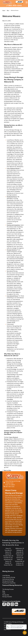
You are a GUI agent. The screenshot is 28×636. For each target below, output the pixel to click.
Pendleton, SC (20, 565)
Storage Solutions (12, 250)
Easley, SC (20, 559)
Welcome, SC (15, 32)
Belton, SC (8, 552)
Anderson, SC (20, 563)
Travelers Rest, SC (8, 556)
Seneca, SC (20, 556)
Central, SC (8, 554)
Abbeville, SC (19, 552)
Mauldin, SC (8, 563)
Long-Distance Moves (13, 168)
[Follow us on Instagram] (12, 605)
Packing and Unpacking (13, 225)
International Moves (12, 296)
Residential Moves (12, 197)
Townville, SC (8, 550)
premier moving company (13, 91)
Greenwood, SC (8, 559)
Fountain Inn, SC (8, 557)
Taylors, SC (8, 561)
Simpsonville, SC (19, 561)
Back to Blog (7, 470)
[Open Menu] (27, 2)
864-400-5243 (9, 486)
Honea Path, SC (8, 565)
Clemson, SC (19, 557)
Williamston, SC (19, 548)
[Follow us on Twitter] (8, 605)
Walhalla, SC (19, 550)
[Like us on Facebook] (4, 605)
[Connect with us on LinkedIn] (16, 605)
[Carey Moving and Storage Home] (7, 2)
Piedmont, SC (20, 554)
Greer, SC (8, 548)
